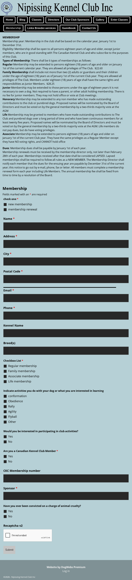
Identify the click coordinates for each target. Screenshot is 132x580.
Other (12, 421)
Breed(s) (9, 343)
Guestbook (69, 28)
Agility (12, 411)
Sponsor (10, 488)
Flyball (12, 416)
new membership (20, 204)
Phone (9, 308)
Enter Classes (119, 19)
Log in (66, 571)
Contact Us (89, 28)
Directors (53, 19)
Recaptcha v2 (13, 526)
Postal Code (13, 271)
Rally (11, 406)
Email (8, 290)
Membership (13, 28)
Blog (22, 19)
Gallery (100, 19)
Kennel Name (13, 325)
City (7, 254)
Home (9, 19)
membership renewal (22, 209)
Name (9, 219)
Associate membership (23, 376)
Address (10, 236)
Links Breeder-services (41, 28)
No (10, 441)
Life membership (19, 381)
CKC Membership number (21, 471)
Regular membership (22, 365)
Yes (10, 436)
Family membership (21, 371)
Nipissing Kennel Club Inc (23, 576)
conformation (17, 396)
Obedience (15, 401)
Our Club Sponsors (77, 19)
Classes (37, 19)
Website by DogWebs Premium (66, 567)
